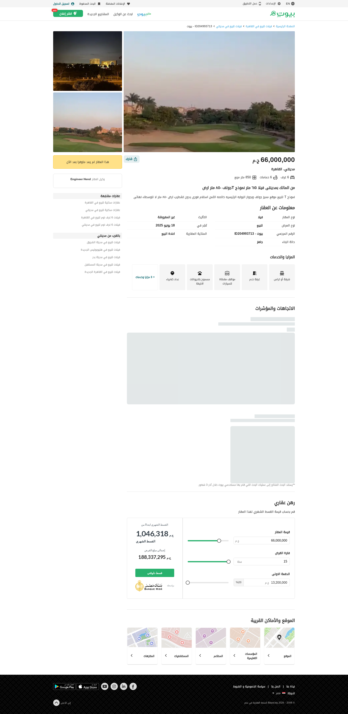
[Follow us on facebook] (133, 689)
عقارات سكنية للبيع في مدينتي (102, 211)
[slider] (219, 541)
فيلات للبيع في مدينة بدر (106, 258)
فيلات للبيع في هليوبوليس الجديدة (100, 250)
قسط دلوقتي (154, 573)
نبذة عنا (290, 686)
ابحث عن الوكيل (123, 14)
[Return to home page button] (282, 14)
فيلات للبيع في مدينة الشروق (103, 243)
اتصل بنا (276, 686)
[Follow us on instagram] (114, 689)
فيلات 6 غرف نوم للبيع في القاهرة (100, 218)
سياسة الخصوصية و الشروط (249, 686)
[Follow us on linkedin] (123, 689)
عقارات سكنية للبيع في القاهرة (102, 203)
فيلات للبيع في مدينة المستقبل (102, 265)
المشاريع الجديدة (98, 14)
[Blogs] (144, 14)
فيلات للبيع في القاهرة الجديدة (102, 272)
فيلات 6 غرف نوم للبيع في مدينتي (101, 225)
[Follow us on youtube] (104, 689)
